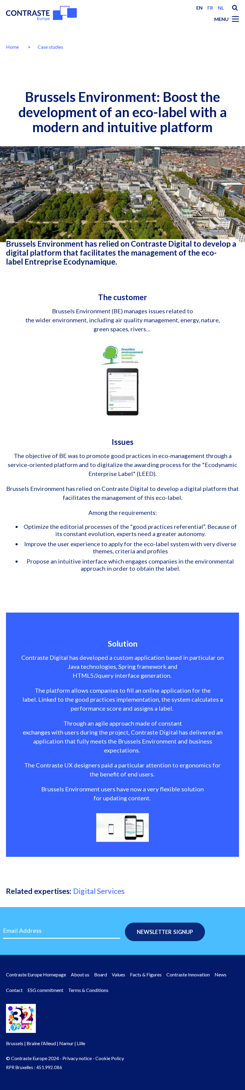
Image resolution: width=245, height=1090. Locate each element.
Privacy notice (77, 1058)
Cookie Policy (109, 1058)
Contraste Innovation (188, 974)
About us (80, 974)
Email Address (22, 930)
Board (100, 974)
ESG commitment (45, 990)
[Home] (41, 13)
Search (235, 8)
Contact (14, 990)
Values (118, 974)
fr (210, 7)
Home (12, 47)
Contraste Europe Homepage (36, 974)
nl (221, 7)
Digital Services (99, 890)
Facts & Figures (146, 974)
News (220, 974)
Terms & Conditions (88, 990)
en (199, 7)
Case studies (50, 47)
